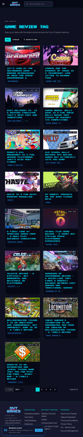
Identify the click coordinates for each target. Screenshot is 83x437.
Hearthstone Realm (32, 414)
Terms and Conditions (69, 421)
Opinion (16, 40)
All (8, 40)
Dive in (39, 430)
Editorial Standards (68, 417)
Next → (18, 389)
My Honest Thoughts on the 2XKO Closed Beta (58, 197)
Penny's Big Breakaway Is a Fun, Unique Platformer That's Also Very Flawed (21, 157)
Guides (44, 420)
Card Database (30, 421)
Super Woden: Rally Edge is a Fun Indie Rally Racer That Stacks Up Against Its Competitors (59, 115)
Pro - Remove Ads (68, 427)
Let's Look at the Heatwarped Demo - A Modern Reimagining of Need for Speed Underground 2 (21, 73)
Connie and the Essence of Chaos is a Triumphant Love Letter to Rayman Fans (59, 73)
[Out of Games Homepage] (13, 409)
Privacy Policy (66, 424)
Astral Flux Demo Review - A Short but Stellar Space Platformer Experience (60, 236)
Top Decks (28, 417)
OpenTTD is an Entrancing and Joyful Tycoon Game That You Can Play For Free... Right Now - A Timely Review (20, 372)
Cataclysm (28, 424)
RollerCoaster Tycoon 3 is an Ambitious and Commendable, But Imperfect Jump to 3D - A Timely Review (22, 325)
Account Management (69, 431)
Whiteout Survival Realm (48, 415)
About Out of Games (69, 414)
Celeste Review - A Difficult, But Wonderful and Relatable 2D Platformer (20, 278)
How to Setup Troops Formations (50, 427)
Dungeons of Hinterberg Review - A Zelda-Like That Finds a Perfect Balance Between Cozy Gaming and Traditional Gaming (60, 281)
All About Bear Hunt (49, 423)
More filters (31, 40)
